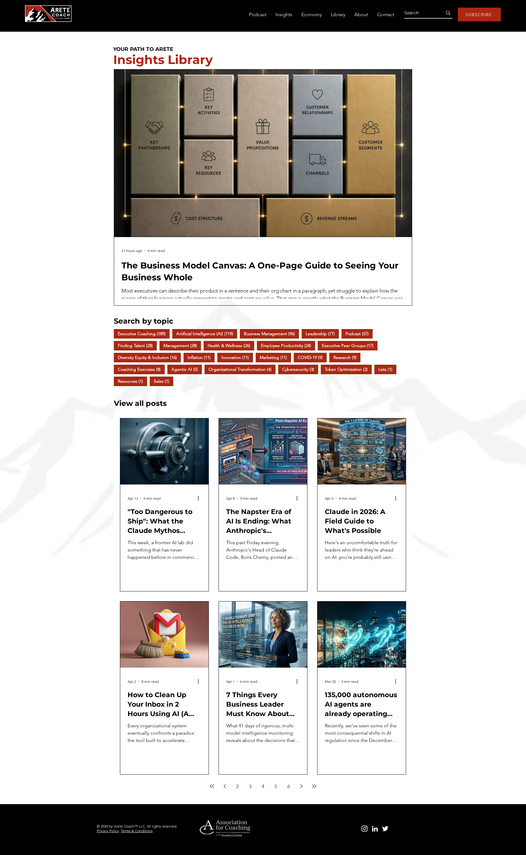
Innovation (237, 357)
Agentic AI (186, 369)
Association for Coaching (232, 835)
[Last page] (314, 786)
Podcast (359, 333)
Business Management (271, 333)
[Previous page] (224, 786)
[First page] (211, 786)
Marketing (275, 357)
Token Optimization (348, 369)
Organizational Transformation (242, 369)
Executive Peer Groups (349, 345)
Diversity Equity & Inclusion (149, 357)
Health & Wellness (231, 345)
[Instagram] (364, 829)
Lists (387, 369)
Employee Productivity (288, 345)
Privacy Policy (108, 830)
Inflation (201, 357)
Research (346, 357)
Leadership (322, 333)
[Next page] (301, 786)
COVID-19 (312, 357)
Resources (132, 381)
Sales (163, 381)
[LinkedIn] (375, 829)
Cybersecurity (300, 369)
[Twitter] (385, 829)
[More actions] (200, 498)
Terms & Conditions (137, 830)
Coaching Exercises (141, 369)
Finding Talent (137, 345)
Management (182, 345)
